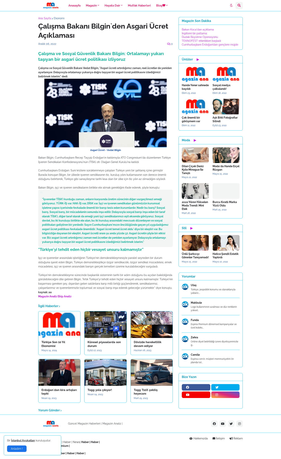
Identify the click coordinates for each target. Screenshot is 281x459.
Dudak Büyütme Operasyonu (200, 37)
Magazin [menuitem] (91, 5)
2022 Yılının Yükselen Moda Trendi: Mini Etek (195, 205)
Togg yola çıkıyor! (100, 390)
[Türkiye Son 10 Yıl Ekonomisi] (59, 324)
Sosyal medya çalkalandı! (221, 87)
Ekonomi (59, 18)
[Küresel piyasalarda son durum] (105, 324)
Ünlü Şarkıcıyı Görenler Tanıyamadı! (195, 255)
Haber (67, 442)
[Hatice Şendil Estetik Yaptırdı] (226, 243)
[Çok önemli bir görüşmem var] (195, 106)
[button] (231, 5)
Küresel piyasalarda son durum (104, 344)
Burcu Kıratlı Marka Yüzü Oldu (225, 204)
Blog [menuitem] (159, 5)
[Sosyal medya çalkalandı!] (226, 74)
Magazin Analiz (47, 296)
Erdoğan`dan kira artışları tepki (59, 392)
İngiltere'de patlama (194, 33)
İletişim (220, 438)
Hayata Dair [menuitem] (112, 5)
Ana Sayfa (44, 18)
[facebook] (196, 387)
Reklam (238, 438)
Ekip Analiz (64, 296)
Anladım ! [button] (17, 448)
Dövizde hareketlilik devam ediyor (147, 344)
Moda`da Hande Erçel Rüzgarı (226, 168)
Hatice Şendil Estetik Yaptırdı (226, 255)
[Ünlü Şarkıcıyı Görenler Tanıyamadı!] (195, 243)
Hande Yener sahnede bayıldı (195, 87)
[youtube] (196, 395)
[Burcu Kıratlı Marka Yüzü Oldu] (226, 191)
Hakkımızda (200, 438)
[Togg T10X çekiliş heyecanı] (152, 372)
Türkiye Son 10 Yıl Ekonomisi (53, 344)
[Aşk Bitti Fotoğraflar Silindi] (226, 106)
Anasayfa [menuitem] (74, 5)
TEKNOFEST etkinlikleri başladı (201, 40)
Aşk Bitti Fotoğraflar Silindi (225, 119)
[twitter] (225, 387)
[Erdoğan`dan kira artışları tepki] (59, 372)
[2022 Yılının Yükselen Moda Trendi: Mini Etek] (195, 191)
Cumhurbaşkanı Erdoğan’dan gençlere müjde (210, 44)
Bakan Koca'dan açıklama (198, 29)
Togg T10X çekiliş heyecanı (146, 392)
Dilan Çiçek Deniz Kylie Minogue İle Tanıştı (193, 170)
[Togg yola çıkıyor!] (105, 372)
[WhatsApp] (196, 402)
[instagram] (225, 395)
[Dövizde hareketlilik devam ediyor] (152, 324)
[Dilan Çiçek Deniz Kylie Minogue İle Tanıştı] (195, 155)
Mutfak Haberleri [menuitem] (139, 5)
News (76, 442)
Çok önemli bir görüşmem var (191, 119)
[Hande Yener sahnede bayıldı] (195, 74)
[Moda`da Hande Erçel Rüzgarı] (226, 155)
